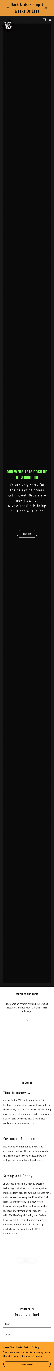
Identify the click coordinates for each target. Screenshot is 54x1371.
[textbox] (27, 1281)
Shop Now (27, 534)
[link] (8, 19)
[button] (50, 19)
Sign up (27, 1292)
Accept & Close (27, 1364)
